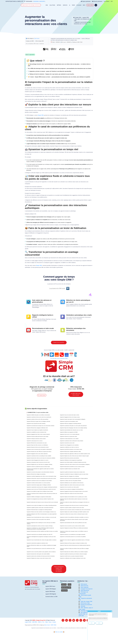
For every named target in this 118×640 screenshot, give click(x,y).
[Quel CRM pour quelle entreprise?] (45, 49)
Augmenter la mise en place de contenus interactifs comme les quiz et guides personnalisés (74, 520)
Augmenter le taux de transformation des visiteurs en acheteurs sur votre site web (41, 517)
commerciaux (82, 305)
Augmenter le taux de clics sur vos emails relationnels (69, 434)
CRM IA (39, 622)
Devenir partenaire (98, 1)
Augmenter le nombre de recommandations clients (69, 421)
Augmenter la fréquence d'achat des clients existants (36, 438)
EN (111, 1)
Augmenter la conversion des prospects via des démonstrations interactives (40, 472)
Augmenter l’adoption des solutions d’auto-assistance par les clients (72, 484)
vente (50, 200)
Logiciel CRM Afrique (50, 591)
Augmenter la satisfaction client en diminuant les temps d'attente (71, 440)
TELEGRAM (36, 1)
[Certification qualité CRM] (59, 380)
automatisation (29, 211)
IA (69, 5)
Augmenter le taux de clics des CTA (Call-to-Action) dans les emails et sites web (41, 489)
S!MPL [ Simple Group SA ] (38, 620)
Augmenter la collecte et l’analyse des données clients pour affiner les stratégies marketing (74, 549)
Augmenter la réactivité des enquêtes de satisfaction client (37, 543)
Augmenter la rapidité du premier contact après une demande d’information (40, 507)
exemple (29, 157)
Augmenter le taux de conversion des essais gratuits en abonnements (39, 449)
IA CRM (69, 584)
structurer (40, 246)
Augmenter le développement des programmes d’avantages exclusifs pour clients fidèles (41, 537)
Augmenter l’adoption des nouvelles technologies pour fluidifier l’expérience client (74, 511)
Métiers (59, 5)
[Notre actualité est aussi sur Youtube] (73, 620)
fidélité (63, 262)
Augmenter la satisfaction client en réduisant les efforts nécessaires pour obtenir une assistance (42, 494)
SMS (47, 132)
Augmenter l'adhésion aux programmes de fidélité (69, 432)
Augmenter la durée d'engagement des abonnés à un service (37, 460)
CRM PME (34, 622)
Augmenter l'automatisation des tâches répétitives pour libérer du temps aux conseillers (42, 531)
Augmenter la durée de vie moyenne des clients (68, 436)
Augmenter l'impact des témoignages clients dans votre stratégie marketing (73, 427)
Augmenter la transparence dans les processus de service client (38, 462)
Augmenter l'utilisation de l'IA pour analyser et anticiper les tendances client (73, 543)
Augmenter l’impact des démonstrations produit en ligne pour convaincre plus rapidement (73, 499)
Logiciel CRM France (50, 586)
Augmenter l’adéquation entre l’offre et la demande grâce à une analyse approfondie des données (41, 515)
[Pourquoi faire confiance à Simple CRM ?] (54, 49)
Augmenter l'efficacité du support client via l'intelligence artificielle (38, 421)
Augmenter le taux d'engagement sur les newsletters (69, 445)
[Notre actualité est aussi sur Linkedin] (66, 620)
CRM (47, 5)
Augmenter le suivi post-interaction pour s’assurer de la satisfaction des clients (41, 548)
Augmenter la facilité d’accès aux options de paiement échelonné (71, 556)
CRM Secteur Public (85, 603)
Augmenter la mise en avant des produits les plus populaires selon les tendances (41, 551)
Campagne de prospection (86, 588)
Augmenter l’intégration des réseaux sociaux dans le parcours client (39, 558)
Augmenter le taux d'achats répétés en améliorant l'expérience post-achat (73, 462)
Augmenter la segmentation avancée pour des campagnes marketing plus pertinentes (42, 487)
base (74, 87)
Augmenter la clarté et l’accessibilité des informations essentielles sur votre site (74, 517)
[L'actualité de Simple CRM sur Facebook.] (77, 620)
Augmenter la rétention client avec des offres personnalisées (37, 419)
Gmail (74, 318)
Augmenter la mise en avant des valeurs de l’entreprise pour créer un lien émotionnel (75, 509)
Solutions (52, 5)
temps (27, 154)
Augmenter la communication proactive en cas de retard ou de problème (73, 536)
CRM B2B (83, 606)
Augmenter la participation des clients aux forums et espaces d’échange (39, 525)
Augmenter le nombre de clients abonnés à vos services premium (38, 482)
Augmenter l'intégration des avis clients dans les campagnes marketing (39, 464)
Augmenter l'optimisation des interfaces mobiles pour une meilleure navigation (74, 551)
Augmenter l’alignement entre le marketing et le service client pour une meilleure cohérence (41, 523)
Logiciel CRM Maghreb (50, 594)
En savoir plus (41, 395)
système (78, 200)
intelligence (28, 172)
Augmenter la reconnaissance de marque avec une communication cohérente (40, 425)
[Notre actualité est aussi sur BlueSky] (63, 620)
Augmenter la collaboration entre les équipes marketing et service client (72, 558)
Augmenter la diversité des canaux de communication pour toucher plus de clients (41, 478)
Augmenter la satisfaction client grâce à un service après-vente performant (73, 425)
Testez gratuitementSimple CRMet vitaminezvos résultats (59, 569)
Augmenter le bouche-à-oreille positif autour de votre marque (37, 436)
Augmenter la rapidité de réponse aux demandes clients (70, 468)
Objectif (27, 54)
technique (42, 195)
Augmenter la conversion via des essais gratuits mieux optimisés (38, 519)
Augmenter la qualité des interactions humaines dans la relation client (72, 472)
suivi (82, 188)
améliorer (57, 231)
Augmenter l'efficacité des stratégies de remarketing (36, 474)
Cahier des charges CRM (86, 601)
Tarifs (73, 5)
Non (99, 623)
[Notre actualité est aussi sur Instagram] (80, 620)
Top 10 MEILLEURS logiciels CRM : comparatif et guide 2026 (85, 614)
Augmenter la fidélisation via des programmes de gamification (71, 460)
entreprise (49, 107)
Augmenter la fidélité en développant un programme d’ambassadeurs (39, 496)
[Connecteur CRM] (59, 354)
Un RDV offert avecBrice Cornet (76, 394)
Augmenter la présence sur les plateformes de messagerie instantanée (72, 534)
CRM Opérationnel (85, 590)
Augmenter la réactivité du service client (67, 442)
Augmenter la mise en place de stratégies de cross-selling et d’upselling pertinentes (42, 505)
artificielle (33, 172)
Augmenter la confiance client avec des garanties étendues (70, 480)
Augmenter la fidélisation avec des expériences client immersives (71, 482)
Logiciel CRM (86, 17)
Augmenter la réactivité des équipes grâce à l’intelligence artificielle (39, 484)
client (75, 40)
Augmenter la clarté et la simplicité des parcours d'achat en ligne (38, 466)
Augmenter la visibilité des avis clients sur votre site (69, 447)
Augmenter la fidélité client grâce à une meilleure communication (38, 414)
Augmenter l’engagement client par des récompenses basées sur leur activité (74, 491)
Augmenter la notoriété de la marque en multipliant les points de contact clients (74, 474)
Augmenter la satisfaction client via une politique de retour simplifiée (39, 455)
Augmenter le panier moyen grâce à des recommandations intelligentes (72, 419)
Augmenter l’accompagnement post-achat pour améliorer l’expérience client (40, 498)
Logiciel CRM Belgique (50, 588)
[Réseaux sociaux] (96, 5)
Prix (43, 622)
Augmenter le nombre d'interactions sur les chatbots (69, 438)
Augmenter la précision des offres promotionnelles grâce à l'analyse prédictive (74, 478)
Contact (107, 1)
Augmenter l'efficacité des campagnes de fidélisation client (37, 427)
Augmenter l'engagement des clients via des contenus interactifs (38, 434)
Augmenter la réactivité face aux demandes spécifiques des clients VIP (39, 534)
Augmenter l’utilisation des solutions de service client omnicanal (71, 493)
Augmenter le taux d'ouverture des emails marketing (36, 423)
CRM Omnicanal (84, 585)
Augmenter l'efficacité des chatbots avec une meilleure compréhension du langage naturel (41, 546)
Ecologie (78, 5)
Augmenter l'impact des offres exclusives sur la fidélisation (37, 445)
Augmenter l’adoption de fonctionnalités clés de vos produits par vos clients (73, 496)
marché (30, 257)
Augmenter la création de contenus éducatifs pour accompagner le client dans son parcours (74, 503)
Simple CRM (78, 17)
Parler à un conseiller (58, 342)
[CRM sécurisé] (71, 49)
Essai (50, 622)
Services (65, 5)
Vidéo (46, 622)
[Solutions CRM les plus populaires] (62, 49)
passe (28, 235)
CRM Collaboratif (84, 587)
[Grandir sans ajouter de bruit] (84, 620)
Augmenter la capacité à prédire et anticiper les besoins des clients (72, 507)
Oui (91, 623)
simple (72, 224)
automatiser (56, 172)
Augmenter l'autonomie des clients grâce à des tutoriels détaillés (38, 553)
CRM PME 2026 (84, 610)
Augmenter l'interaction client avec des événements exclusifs (38, 447)
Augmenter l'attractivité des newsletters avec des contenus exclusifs (72, 466)
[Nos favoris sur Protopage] (70, 620)
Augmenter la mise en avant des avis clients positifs (69, 487)
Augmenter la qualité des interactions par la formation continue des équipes (73, 553)
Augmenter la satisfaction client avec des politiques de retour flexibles (39, 480)
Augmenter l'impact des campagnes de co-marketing (69, 476)
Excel (70, 332)
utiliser (64, 107)
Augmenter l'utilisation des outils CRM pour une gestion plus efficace (39, 451)
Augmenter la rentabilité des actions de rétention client (36, 432)
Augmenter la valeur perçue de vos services (34, 440)
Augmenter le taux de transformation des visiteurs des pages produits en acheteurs (41, 539)
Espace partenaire (86, 1)
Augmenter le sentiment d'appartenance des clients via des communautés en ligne (41, 476)
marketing (54, 200)
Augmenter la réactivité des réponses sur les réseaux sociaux (71, 449)
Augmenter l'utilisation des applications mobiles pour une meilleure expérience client (75, 453)
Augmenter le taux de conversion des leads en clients (69, 414)
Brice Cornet (36, 38)
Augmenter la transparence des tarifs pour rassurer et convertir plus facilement (74, 505)
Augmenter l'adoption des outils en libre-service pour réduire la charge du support (74, 455)
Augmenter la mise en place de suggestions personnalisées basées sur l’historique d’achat (74, 540)
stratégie (29, 231)
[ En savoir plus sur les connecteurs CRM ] (59, 358)
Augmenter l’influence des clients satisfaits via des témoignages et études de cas (41, 511)
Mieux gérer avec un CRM (66, 587)
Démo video (90, 5)
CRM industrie (84, 584)
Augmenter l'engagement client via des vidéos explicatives (37, 453)
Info (84, 5)
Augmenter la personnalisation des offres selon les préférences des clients (73, 522)
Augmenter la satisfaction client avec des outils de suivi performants (39, 417)
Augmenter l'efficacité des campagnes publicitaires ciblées (70, 451)
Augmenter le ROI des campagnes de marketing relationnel (70, 423)
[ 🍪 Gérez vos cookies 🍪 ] (59, 631)
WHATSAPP (41, 1)
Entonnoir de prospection (86, 604)
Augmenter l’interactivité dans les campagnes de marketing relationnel (39, 509)
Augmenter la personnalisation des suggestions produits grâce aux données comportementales (40, 469)
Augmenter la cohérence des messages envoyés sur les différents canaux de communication (74, 532)
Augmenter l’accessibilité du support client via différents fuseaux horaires (40, 491)
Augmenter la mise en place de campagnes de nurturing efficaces (71, 489)
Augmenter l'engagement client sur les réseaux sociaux (70, 417)
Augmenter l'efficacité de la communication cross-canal (36, 442)
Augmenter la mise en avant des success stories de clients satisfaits (72, 525)
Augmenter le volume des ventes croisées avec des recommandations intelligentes (75, 464)
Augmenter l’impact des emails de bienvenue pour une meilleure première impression (75, 545)
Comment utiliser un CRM (51, 596)
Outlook (70, 318)
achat (35, 110)
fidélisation (39, 91)
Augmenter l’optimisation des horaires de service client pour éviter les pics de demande (42, 502)
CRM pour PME (64, 590)
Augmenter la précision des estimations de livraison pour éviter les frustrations (41, 556)
